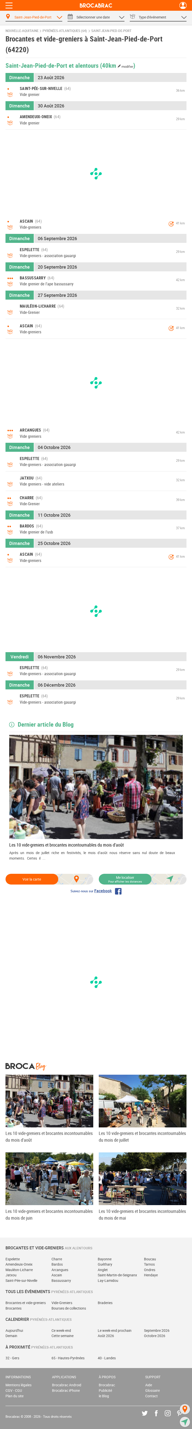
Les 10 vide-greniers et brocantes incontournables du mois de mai (142, 1214)
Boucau (150, 1259)
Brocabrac (107, 1385)
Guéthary (105, 1264)
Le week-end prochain (115, 1330)
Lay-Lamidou (108, 1280)
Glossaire (152, 1390)
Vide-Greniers (62, 1302)
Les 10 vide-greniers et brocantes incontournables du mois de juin (49, 1214)
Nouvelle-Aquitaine (22, 31)
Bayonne (105, 1259)
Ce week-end (61, 1330)
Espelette (13, 1259)
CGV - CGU (14, 1390)
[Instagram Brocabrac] (171, 1417)
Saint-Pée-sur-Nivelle (21, 1280)
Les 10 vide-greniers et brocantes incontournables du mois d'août (66, 845)
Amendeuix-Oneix (19, 1264)
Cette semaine (63, 1335)
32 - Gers (12, 1358)
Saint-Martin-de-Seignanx (117, 1275)
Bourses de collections (69, 1308)
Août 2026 (106, 1335)
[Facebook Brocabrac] (160, 1417)
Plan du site (15, 1396)
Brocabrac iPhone (66, 1390)
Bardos (57, 1264)
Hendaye (151, 1275)
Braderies (105, 1302)
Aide (148, 1385)
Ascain (57, 1275)
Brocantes (14, 1308)
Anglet (103, 1269)
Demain (11, 1335)
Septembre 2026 (157, 1330)
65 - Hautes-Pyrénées (68, 1358)
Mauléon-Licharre (19, 1269)
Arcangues (60, 1269)
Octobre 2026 (154, 1335)
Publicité (105, 1390)
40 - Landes (107, 1358)
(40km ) (118, 65)
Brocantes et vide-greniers (26, 1302)
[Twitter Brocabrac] (148, 1417)
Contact (151, 1396)
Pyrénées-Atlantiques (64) (64, 31)
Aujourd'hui (14, 1330)
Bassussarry (61, 1280)
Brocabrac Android (66, 1385)
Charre (57, 1259)
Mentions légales (19, 1385)
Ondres (149, 1269)
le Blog (104, 1396)
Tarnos (149, 1264)
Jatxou (11, 1275)
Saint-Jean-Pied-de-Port (111, 31)
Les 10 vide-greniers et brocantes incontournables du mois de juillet (142, 1136)
